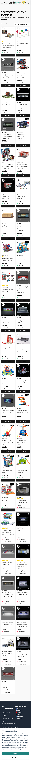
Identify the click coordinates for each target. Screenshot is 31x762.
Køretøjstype (11, 5)
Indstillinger (15, 757)
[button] (23, 2)
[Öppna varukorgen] (28, 2)
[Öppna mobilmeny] (1, 2)
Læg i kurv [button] (8, 300)
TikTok (19, 714)
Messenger (20, 716)
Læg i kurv (8, 55)
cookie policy (12, 745)
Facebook (20, 708)
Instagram (19, 710)
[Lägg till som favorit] (26, 2)
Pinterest (19, 718)
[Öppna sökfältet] (5, 2)
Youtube (19, 712)
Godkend (15, 753)
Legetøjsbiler (4, 5)
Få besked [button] (23, 509)
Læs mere (4, 19)
